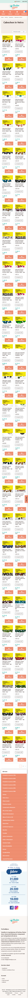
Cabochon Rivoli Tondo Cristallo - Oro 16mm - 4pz (6, 214)
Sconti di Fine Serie (7, 858)
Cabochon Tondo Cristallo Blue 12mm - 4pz (7, 551)
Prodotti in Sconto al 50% (9, 784)
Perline (4, 794)
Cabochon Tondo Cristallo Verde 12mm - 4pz (19, 635)
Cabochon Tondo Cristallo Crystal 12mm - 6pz (6, 690)
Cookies (14, 994)
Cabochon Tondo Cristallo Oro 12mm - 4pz (20, 551)
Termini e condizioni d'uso (8, 970)
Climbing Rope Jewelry (8, 820)
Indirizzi (4, 982)
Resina (4, 849)
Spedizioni (4, 968)
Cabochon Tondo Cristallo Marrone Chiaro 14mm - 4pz (7, 746)
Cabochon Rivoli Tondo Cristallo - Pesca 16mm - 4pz (19, 130)
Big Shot (5, 829)
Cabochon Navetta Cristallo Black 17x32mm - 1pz (20, 438)
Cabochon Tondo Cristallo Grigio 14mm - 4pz (6, 718)
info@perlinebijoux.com (10, 959)
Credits (19, 994)
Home (5, 771)
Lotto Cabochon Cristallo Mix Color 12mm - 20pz (7, 523)
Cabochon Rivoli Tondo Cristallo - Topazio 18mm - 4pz (7, 45)
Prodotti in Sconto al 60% (9, 781)
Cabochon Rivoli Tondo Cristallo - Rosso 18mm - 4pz (6, 130)
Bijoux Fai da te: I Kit (8, 817)
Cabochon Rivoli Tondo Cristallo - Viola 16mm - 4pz (6, 157)
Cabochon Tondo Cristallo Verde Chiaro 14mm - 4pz (19, 690)
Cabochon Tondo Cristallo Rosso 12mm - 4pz (19, 663)
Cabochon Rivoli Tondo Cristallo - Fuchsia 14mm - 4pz (20, 271)
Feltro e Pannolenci (8, 839)
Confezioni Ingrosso (8, 826)
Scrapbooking (6, 852)
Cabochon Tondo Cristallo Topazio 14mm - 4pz (19, 467)
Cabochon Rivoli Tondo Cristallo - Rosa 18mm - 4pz (19, 73)
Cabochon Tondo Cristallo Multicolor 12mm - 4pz (20, 578)
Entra (3, 978)
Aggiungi (9, 59)
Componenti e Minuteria (9, 807)
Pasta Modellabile (7, 846)
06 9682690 (6, 958)
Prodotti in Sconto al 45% (9, 788)
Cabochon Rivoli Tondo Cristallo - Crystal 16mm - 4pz (20, 242)
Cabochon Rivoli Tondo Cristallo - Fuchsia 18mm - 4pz (20, 45)
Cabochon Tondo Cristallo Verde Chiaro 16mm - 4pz (19, 382)
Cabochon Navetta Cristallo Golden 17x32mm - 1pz (7, 409)
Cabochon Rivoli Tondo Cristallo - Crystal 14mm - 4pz (7, 298)
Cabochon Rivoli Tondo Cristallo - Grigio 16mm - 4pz (19, 185)
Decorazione (6, 855)
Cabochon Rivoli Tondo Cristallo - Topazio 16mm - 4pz (20, 157)
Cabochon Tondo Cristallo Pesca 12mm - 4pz (19, 495)
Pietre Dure (6, 797)
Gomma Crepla (6, 842)
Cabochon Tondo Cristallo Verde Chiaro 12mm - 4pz (7, 635)
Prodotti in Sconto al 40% (9, 791)
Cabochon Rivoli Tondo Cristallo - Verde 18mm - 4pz (6, 73)
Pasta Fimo (5, 823)
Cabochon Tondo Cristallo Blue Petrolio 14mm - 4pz (7, 467)
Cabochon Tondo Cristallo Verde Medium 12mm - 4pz (20, 326)
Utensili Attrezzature (8, 813)
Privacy (16, 993)
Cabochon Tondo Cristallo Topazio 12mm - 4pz (6, 495)
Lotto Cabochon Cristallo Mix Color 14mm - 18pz (20, 523)
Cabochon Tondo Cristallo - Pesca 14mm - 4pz (6, 354)
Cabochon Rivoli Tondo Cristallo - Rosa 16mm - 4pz (19, 214)
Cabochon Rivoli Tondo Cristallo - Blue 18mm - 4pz (6, 101)
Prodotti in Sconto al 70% (9, 775)
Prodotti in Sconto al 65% (9, 778)
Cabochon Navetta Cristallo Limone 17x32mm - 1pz (20, 354)
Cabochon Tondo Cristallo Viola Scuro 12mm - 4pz (7, 606)
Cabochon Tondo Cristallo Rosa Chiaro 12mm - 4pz (7, 663)
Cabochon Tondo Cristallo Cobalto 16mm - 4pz (6, 382)
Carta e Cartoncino (7, 836)
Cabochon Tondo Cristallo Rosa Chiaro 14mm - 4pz (19, 718)
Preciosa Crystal (7, 804)
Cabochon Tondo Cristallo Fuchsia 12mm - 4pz (19, 298)
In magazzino (5, 51)
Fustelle (5, 833)
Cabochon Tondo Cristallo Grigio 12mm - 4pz (6, 578)
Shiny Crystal (6, 801)
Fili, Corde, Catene (7, 810)
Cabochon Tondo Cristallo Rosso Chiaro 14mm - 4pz (19, 746)
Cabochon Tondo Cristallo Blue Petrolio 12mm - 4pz (7, 326)
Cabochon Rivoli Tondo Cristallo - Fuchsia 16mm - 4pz (7, 271)
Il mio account (5, 980)
